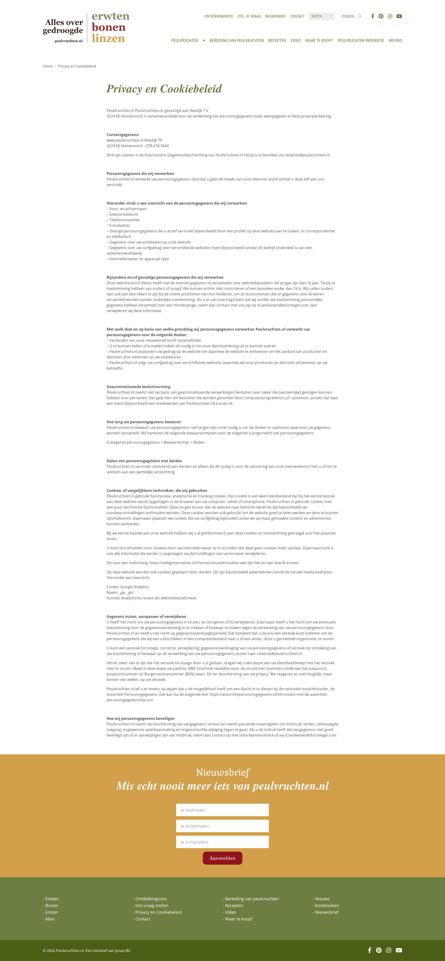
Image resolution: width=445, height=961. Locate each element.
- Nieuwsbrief (325, 912)
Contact (297, 16)
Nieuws (395, 40)
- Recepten (232, 905)
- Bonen (50, 905)
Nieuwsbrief (275, 16)
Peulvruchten (185, 40)
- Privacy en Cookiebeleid (157, 912)
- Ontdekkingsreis (150, 898)
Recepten (277, 40)
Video (295, 40)
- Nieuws (321, 898)
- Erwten (51, 898)
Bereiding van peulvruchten (237, 40)
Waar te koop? (319, 40)
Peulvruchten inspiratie (360, 40)
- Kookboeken (325, 905)
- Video (229, 912)
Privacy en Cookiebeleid (77, 66)
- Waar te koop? (237, 919)
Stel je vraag (249, 16)
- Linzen (50, 912)
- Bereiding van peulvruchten (250, 898)
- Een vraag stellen (150, 905)
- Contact (141, 919)
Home (48, 66)
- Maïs (49, 919)
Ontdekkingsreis (218, 16)
